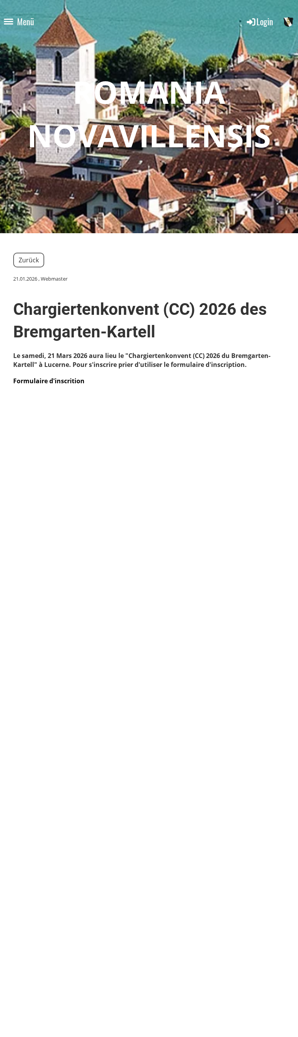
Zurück (29, 260)
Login (264, 21)
